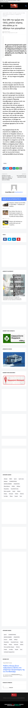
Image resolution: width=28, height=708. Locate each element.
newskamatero (7, 31)
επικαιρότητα (18, 705)
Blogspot (17, 704)
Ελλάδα (10, 13)
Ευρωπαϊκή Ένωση (14, 488)
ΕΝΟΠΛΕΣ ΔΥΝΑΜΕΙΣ (8, 483)
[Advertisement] (14, 256)
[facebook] (5, 239)
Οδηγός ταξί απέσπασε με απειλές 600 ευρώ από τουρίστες (15, 223)
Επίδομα (18, 486)
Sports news (21, 478)
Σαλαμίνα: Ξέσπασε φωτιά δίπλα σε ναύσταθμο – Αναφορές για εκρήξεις (17, 204)
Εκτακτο (5, 639)
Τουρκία (16, 496)
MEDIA (10, 478)
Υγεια (21, 496)
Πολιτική (22, 493)
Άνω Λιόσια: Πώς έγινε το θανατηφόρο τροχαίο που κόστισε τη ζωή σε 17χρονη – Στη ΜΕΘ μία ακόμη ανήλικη (16, 214)
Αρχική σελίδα (5, 13)
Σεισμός (5, 649)
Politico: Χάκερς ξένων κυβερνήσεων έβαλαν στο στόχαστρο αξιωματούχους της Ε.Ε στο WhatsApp (14, 669)
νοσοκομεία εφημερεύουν (9, 652)
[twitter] (9, 239)
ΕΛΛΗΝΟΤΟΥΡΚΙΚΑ (13, 481)
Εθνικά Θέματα (7, 486)
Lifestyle (5, 478)
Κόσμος (18, 491)
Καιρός (13, 491)
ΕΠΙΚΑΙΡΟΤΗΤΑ (16, 483)
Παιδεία (16, 493)
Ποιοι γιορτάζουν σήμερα (9, 647)
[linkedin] (14, 239)
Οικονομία (11, 493)
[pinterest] (18, 239)
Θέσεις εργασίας (7, 491)
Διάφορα (5, 481)
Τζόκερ (11, 496)
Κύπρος (5, 493)
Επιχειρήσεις (6, 488)
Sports (15, 478)
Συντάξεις (6, 496)
